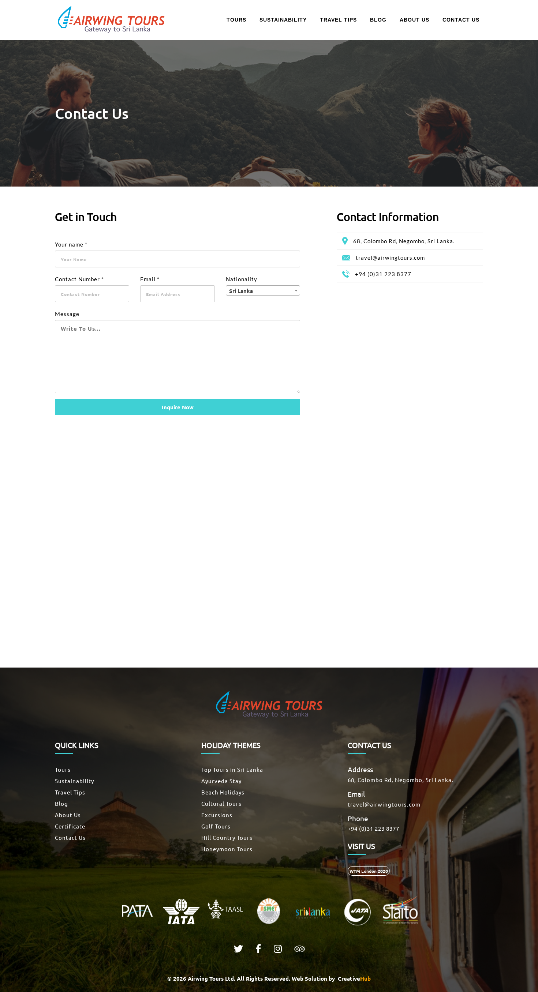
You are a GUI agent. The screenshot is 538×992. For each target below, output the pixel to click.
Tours (63, 769)
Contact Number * (79, 279)
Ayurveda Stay (221, 780)
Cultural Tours (221, 803)
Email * (150, 279)
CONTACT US (460, 20)
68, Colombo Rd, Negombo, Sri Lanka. (404, 241)
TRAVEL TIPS (338, 20)
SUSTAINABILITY (283, 20)
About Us (68, 814)
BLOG (378, 20)
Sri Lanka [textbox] (241, 290)
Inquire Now (178, 407)
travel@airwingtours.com (390, 257)
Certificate (70, 826)
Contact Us (70, 837)
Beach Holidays (222, 792)
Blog (61, 803)
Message (67, 314)
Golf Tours (216, 826)
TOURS (236, 20)
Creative (353, 978)
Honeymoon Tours (227, 848)
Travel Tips (70, 792)
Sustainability (74, 780)
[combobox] (263, 290)
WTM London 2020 (369, 871)
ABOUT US (414, 20)
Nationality (241, 279)
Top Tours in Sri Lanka (232, 769)
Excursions (216, 814)
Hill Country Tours (227, 837)
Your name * (71, 244)
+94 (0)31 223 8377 (383, 274)
